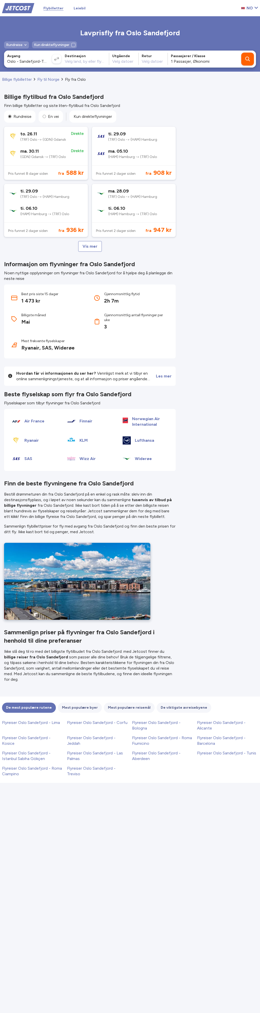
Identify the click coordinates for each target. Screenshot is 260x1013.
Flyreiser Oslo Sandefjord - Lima (31, 722)
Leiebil (80, 8)
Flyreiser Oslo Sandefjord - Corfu (97, 722)
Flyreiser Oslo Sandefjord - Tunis (226, 753)
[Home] (18, 7)
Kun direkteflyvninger (93, 116)
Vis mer (90, 246)
